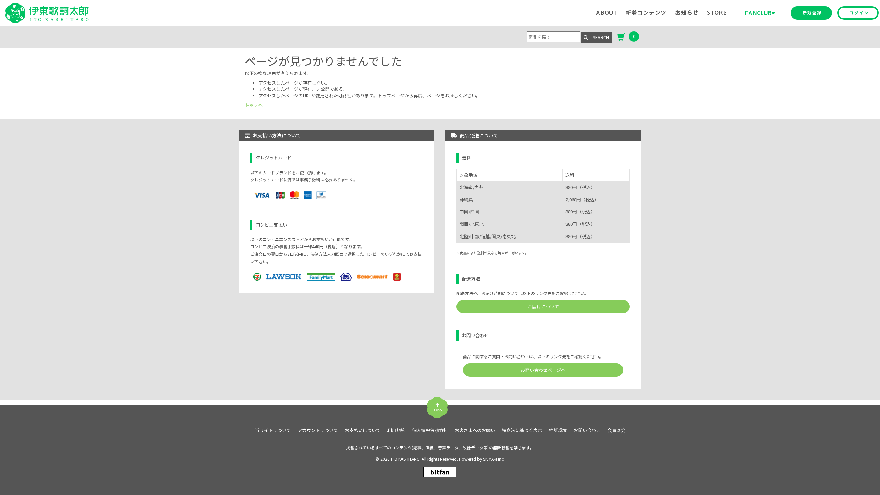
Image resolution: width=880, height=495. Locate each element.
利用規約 (396, 430)
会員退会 (616, 430)
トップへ (254, 105)
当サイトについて (273, 430)
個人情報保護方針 (430, 430)
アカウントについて (318, 430)
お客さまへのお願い (475, 430)
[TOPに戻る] (437, 405)
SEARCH (598, 37)
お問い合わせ (587, 430)
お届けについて (543, 306)
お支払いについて (363, 430)
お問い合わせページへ (543, 369)
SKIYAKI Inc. (494, 459)
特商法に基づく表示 (522, 430)
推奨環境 (558, 430)
